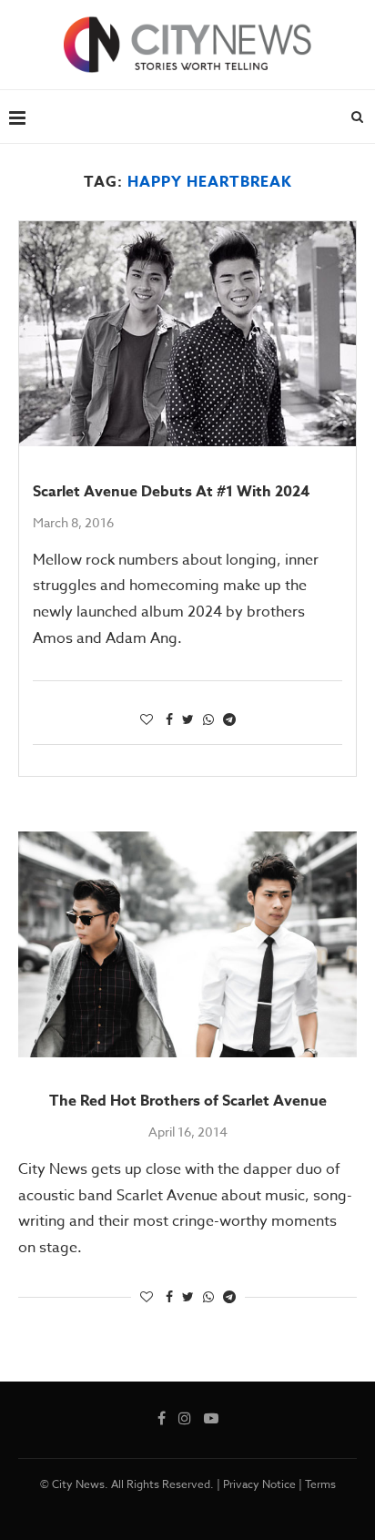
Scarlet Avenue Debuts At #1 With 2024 (171, 492)
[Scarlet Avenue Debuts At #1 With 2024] (187, 333)
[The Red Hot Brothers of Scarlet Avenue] (187, 944)
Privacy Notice (259, 1484)
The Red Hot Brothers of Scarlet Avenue (188, 1101)
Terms (320, 1484)
